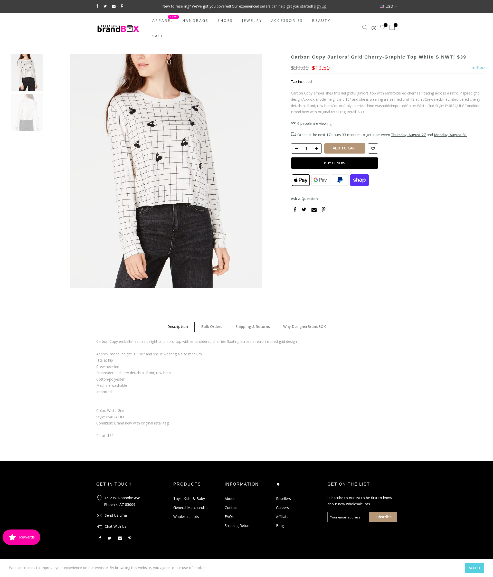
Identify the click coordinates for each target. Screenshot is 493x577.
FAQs (229, 516)
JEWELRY (252, 20)
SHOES (225, 20)
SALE (158, 35)
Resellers (283, 498)
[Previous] (57, 171)
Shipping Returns (238, 525)
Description (177, 326)
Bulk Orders (211, 326)
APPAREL (164, 19)
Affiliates (283, 516)
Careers (282, 507)
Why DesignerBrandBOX (304, 326)
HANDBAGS (195, 20)
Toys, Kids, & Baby (189, 498)
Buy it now (334, 162)
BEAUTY (321, 20)
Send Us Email (116, 515)
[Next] (274, 171)
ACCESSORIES (287, 20)
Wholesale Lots (186, 516)
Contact (231, 507)
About (230, 498)
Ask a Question (304, 198)
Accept (474, 568)
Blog (280, 525)
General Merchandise (190, 507)
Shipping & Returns (252, 326)
